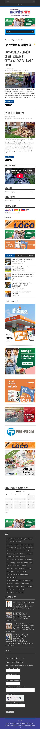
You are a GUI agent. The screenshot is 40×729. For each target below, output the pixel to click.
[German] (17, 210)
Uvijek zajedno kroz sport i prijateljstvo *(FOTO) (20, 268)
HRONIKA (8, 70)
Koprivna (20, 559)
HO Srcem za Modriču (12, 553)
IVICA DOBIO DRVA (14, 113)
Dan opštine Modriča (27, 539)
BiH (18, 539)
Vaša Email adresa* (12, 674)
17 (7, 505)
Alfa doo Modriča (11, 539)
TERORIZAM (28, 586)
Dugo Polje (18, 548)
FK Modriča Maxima (11, 550)
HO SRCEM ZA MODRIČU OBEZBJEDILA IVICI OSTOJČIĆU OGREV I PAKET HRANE (19, 58)
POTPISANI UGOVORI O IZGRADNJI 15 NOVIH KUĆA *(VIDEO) (23, 260)
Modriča (8, 565)
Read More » (9, 101)
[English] (10, 210)
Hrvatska (22, 553)
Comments (30, 255)
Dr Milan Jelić (10, 548)
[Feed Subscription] (34, 44)
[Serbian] (27, 210)
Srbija (16, 586)
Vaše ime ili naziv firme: (13, 668)
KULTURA (20, 70)
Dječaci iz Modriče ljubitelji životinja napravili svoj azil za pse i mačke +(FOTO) (22, 276)
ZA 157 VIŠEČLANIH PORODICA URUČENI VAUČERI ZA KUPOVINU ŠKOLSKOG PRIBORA (21, 615)
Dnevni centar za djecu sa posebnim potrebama (19, 545)
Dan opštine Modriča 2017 (13, 542)
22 (28, 505)
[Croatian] (6, 210)
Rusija (15, 577)
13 (20, 502)
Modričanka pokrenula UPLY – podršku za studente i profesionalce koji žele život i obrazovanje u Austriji (23, 605)
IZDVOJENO (15, 70)
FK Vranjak (22, 550)
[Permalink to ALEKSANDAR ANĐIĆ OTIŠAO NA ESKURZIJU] (8, 297)
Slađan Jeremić (25, 583)
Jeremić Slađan (10, 556)
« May (6, 513)
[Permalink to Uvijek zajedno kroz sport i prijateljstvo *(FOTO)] (8, 272)
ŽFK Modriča (19, 592)
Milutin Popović (10, 562)
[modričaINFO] (20, 14)
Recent (20, 255)
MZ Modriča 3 (16, 565)
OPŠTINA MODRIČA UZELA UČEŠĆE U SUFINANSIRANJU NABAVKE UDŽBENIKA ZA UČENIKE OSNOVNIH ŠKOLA (23, 626)
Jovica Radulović (20, 556)
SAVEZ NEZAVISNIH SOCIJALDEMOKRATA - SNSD (19, 580)
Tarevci (21, 586)
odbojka (24, 565)
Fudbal (28, 550)
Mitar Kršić (19, 562)
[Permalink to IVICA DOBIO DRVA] (20, 137)
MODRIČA (25, 70)
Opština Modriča (19, 568)
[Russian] (24, 210)
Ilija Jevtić (29, 553)
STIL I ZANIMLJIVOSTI (22, 118)
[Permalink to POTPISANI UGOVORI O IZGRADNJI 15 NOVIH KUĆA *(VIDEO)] (8, 264)
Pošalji (10, 712)
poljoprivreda (10, 571)
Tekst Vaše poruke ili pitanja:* (15, 687)
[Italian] (20, 210)
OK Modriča (9, 568)
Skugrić (17, 583)
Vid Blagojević (10, 589)
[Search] (33, 1)
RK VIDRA (8, 577)
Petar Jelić (28, 568)
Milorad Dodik (29, 559)
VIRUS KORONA (20, 589)
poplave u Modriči (21, 571)
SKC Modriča (9, 583)
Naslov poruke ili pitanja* (13, 681)
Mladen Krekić (28, 562)
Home (9, 40)
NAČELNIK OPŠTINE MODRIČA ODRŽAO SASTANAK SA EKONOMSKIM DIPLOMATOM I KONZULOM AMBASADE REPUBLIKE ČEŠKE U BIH (19, 639)
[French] (13, 210)
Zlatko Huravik (10, 592)
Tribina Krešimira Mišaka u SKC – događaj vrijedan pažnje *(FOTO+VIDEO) (22, 285)
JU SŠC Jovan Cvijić (11, 559)
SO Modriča (9, 586)
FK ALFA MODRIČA (28, 548)
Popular (9, 255)
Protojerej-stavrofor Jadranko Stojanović (17, 574)
